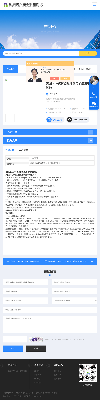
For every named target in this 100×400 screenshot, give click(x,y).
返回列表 (51, 261)
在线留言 (23, 150)
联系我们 (37, 383)
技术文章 (57, 375)
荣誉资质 (37, 375)
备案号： (55, 393)
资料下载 (57, 379)
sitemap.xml (37, 396)
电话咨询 (94, 97)
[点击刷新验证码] (36, 339)
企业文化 (37, 379)
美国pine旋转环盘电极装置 (89, 69)
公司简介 (37, 371)
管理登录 (27, 396)
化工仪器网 (16, 396)
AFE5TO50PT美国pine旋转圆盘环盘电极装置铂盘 (38, 261)
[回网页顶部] (94, 88)
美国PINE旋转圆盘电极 (17, 371)
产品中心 (11, 69)
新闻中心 (57, 371)
